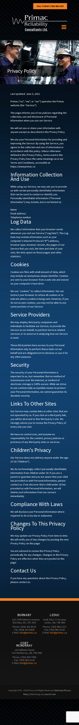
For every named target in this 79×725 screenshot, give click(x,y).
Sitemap (59, 690)
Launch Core (50, 694)
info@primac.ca (28, 632)
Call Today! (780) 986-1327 (50, 6)
